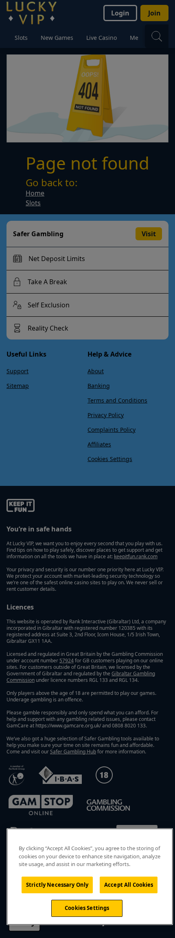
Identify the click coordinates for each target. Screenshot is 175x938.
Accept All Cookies (128, 884)
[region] (90, 876)
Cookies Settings (87, 908)
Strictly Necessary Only (57, 884)
